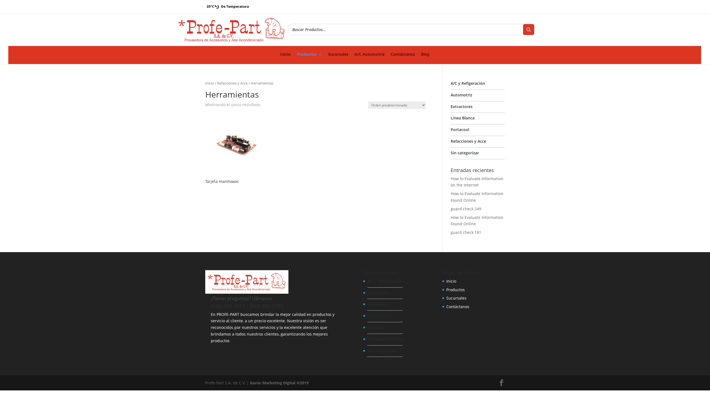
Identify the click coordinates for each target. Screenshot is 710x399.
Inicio (285, 54)
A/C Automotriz (369, 54)
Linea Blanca (463, 118)
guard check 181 (466, 232)
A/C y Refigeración (468, 83)
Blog (425, 54)
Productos (306, 54)
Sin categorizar (465, 152)
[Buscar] (528, 29)
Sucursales (338, 54)
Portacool (460, 129)
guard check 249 (466, 208)
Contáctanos (403, 54)
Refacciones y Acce (232, 83)
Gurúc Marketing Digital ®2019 (279, 382)
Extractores (462, 106)
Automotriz (461, 95)
